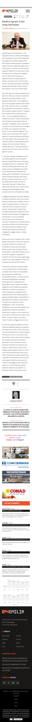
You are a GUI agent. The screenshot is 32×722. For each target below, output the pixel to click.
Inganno (5, 552)
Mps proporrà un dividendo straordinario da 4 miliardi (16, 669)
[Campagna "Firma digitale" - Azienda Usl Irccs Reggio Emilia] (16, 18)
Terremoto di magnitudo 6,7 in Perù (14, 664)
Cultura (18, 639)
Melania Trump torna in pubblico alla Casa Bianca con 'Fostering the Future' (15, 659)
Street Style (20, 646)
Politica (18, 636)
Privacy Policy (24, 691)
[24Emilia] (12, 11)
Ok (11, 719)
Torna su (15, 605)
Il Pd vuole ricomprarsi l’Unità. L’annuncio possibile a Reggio (16, 567)
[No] (30, 715)
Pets (3, 646)
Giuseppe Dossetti (8, 28)
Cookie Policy (16, 693)
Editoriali (12, 376)
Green (18, 643)
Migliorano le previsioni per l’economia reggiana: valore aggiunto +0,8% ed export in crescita (16, 525)
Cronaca (5, 639)
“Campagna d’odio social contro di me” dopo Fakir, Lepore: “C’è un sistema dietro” (16, 539)
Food (3, 643)
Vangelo (19, 376)
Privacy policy (18, 719)
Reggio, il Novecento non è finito (12, 511)
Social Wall (6, 636)
